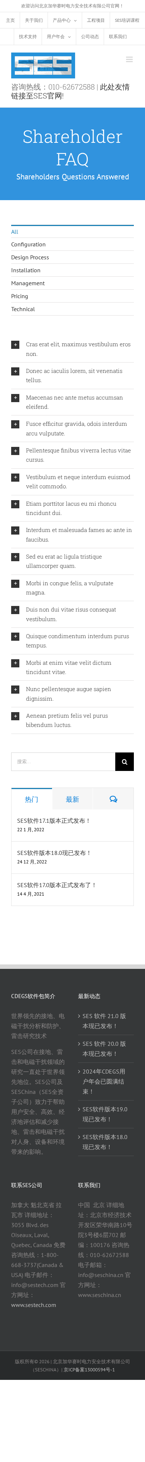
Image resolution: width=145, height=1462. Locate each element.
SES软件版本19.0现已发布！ (105, 1114)
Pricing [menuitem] (19, 296)
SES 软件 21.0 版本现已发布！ (104, 1021)
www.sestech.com (33, 1304)
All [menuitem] (14, 231)
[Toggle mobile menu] (130, 59)
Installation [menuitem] (26, 270)
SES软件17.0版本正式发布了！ (57, 885)
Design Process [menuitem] (30, 257)
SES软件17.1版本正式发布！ (54, 820)
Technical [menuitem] (23, 309)
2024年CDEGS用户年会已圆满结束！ (104, 1081)
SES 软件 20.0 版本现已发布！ (104, 1048)
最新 (72, 799)
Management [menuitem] (28, 283)
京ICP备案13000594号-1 (89, 1370)
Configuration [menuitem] (28, 244)
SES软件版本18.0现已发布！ (54, 852)
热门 (31, 799)
